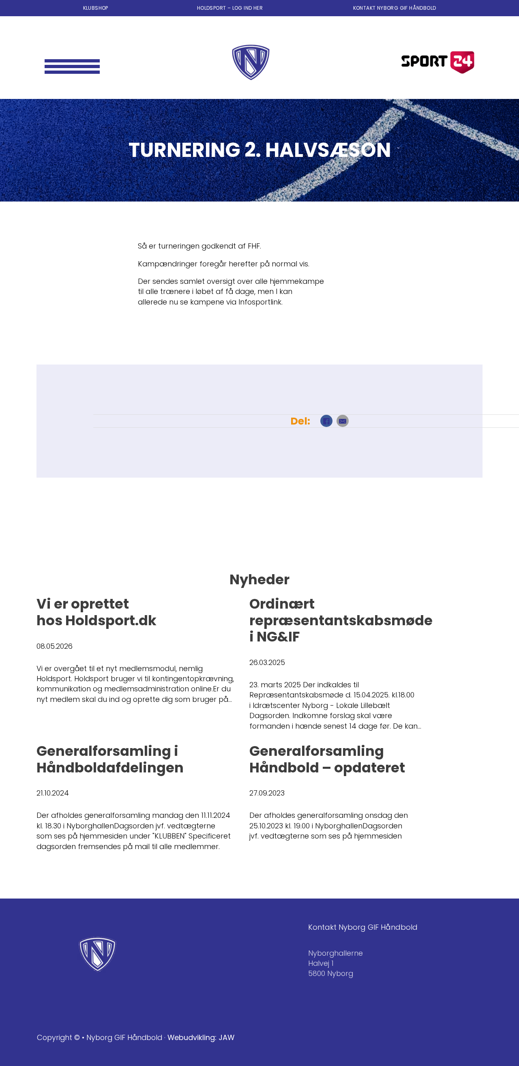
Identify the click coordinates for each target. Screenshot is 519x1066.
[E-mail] (343, 421)
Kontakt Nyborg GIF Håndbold (394, 7)
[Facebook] (326, 421)
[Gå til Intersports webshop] (437, 62)
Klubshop (95, 7)
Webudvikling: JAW (200, 1037)
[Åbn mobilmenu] (72, 62)
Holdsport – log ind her (230, 7)
